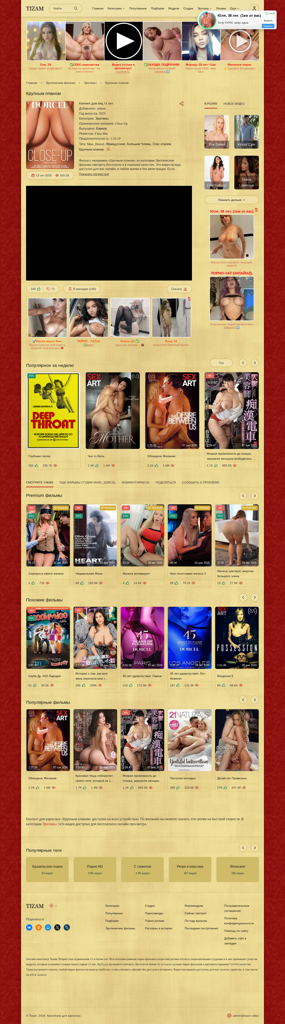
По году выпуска (196, 920)
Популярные (138, 8)
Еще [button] (233, 8)
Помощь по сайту (236, 930)
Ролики (221, 8)
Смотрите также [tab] (39, 482)
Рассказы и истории (158, 928)
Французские (115, 144)
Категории (112, 905)
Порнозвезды (154, 913)
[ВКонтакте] (29, 927)
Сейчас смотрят (196, 913)
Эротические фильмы (61, 82)
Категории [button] (115, 8)
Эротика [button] (203, 8)
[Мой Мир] (48, 927)
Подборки (157, 8)
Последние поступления (201, 928)
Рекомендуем (194, 905)
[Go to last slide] (243, 363)
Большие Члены (139, 144)
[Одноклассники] (38, 927)
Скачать (176, 289)
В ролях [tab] (210, 103)
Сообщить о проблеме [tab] (200, 482)
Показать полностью (94, 174)
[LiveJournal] (67, 927)
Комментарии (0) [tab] (135, 482)
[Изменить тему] (53, 905)
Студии (188, 8)
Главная (97, 8)
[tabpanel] (231, 157)
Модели (173, 8)
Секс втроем (162, 144)
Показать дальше (230, 199)
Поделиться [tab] (166, 482)
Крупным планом (91, 149)
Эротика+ (90, 82)
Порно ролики (154, 920)
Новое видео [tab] (234, 103)
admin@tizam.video (246, 1015)
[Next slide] (255, 363)
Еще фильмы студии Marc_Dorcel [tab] (88, 482)
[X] (57, 927)
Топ (221, 363)
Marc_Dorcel (95, 144)
